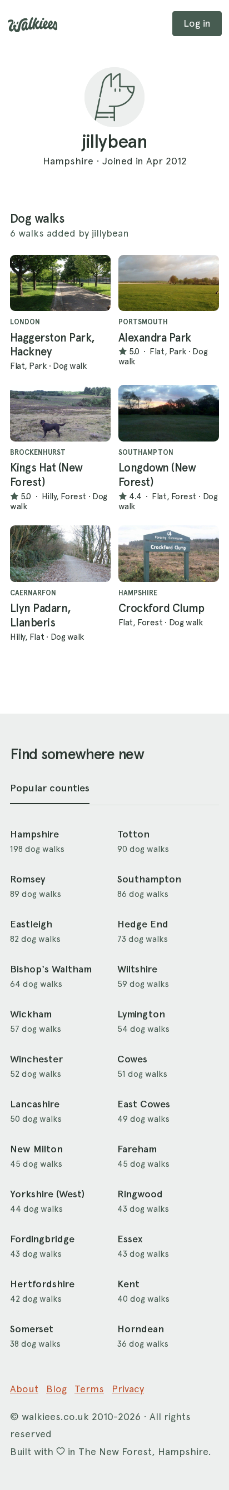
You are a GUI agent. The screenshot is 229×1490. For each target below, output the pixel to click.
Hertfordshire (42, 1284)
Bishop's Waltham (51, 969)
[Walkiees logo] (33, 25)
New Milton (36, 1149)
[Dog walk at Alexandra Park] (168, 283)
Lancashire (34, 1104)
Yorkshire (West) (47, 1194)
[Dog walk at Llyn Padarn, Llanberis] (60, 553)
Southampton (149, 879)
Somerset (31, 1329)
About (24, 1388)
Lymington (141, 1014)
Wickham (31, 1014)
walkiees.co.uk (55, 1416)
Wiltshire (137, 969)
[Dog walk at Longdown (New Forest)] (168, 413)
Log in (197, 23)
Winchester (36, 1059)
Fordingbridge (42, 1239)
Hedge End (142, 924)
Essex (129, 1239)
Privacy (128, 1388)
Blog (56, 1388)
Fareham (137, 1149)
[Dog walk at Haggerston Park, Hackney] (60, 283)
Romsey (27, 879)
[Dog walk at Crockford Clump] (168, 553)
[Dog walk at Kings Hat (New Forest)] (60, 413)
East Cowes (143, 1104)
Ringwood (140, 1194)
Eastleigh (31, 924)
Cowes (132, 1059)
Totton (133, 834)
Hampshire (34, 834)
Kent (128, 1284)
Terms (89, 1388)
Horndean (140, 1329)
